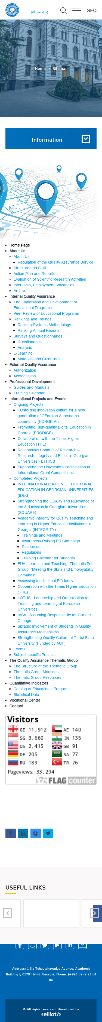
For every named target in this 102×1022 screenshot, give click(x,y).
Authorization (25, 370)
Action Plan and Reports (34, 273)
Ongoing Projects (28, 404)
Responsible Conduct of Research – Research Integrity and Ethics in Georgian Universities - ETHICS (53, 455)
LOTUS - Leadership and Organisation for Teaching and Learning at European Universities (54, 603)
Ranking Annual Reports (39, 330)
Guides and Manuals (31, 387)
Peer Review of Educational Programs (46, 313)
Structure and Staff (30, 268)
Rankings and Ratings (32, 319)
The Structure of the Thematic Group (45, 666)
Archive (20, 290)
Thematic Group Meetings (36, 671)
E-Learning (23, 353)
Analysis (25, 347)
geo (91, 10)
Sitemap (60, 69)
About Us (21, 256)
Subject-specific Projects (34, 654)
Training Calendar (29, 393)
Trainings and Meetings (42, 535)
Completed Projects (30, 478)
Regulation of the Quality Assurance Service (55, 262)
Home (41, 69)
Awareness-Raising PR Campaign (51, 541)
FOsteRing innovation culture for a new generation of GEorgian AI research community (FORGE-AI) (51, 416)
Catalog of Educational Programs (42, 689)
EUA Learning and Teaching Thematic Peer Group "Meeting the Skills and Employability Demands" (56, 569)
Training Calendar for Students (48, 558)
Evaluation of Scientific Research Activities (50, 279)
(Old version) (39, 12)
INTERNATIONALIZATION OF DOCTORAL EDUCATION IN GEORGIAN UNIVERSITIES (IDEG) (56, 490)
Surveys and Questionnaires (38, 336)
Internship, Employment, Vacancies (44, 285)
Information (47, 140)
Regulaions (31, 552)
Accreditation (25, 376)
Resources (31, 546)
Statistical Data (26, 694)
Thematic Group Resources (37, 677)
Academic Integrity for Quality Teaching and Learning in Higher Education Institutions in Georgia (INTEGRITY (55, 524)
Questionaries (30, 342)
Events (19, 649)
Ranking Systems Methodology (44, 324)
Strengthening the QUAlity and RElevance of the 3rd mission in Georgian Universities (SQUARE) (56, 507)
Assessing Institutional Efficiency (45, 580)
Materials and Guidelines (39, 359)
